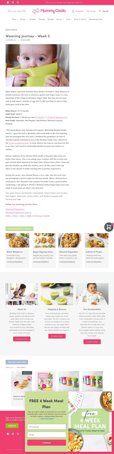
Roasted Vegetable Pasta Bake (68, 252)
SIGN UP (12, 425)
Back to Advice (11, 29)
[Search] (24, 11)
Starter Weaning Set (21, 396)
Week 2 (15, 215)
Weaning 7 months (42, 215)
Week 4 (30, 215)
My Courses (91, 11)
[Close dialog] (109, 394)
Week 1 (8, 215)
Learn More (22, 339)
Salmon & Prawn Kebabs (94, 252)
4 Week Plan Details (47, 418)
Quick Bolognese (15, 252)
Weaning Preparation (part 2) (18, 212)
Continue (47, 442)
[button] (15, 19)
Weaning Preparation (15, 209)
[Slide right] (15, 369)
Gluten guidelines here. (19, 143)
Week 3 (22, 215)
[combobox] (16, 11)
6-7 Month (39, 117)
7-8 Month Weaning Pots (56, 117)
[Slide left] (12, 369)
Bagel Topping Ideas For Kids (43, 252)
